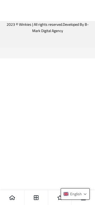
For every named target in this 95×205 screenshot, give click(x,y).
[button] (75, 193)
